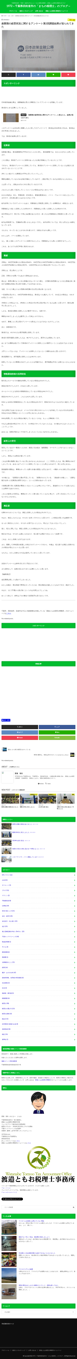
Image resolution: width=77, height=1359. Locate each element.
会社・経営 (7, 720)
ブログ (5, 890)
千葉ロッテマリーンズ (10, 936)
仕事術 (5, 906)
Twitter (49, 783)
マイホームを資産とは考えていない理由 (31, 1221)
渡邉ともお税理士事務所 (43, 1080)
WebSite (42, 783)
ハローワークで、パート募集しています (28, 857)
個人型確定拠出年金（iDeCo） (13, 931)
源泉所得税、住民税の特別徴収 (13, 977)
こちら (8, 613)
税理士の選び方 (8, 1008)
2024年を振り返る (21, 840)
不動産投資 (6, 900)
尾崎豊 (5, 957)
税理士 (5, 1003)
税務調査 (6, 998)
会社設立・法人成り (9, 921)
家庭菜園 (6, 952)
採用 (5, 967)
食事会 (5, 1039)
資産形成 (6, 1029)
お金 (5, 880)
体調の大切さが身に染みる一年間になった (28, 849)
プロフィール (13, 11)
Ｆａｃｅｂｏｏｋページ (9, 1192)
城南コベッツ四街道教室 (9, 1061)
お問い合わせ (39, 11)
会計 (5, 926)
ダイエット (6, 885)
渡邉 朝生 (19, 773)
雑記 (5, 1034)
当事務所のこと (8, 962)
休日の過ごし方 (8, 911)
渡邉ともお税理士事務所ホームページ (57, 11)
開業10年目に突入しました (23, 832)
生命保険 (6, 983)
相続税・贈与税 (8, 993)
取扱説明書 (6, 942)
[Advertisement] (18, 94)
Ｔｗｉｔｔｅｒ (6, 1188)
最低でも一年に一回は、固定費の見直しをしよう (34, 1237)
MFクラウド (7, 875)
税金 (5, 1019)
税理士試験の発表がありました (25, 824)
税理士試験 (7, 1013)
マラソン (6, 895)
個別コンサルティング (26, 11)
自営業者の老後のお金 (10, 1024)
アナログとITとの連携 (26, 1269)
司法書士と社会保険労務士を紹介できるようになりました (37, 1253)
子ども (5, 947)
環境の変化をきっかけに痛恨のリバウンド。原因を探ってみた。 (39, 1285)
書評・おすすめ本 (9, 972)
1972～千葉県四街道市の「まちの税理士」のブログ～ (38, 6)
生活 (4, 988)
